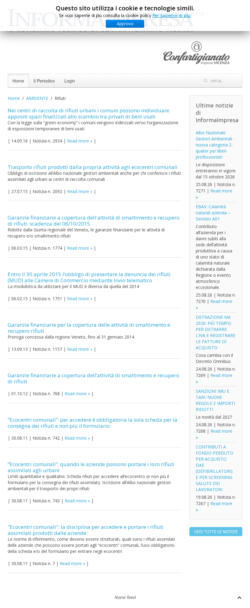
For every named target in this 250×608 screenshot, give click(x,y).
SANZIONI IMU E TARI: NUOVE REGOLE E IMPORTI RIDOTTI (215, 400)
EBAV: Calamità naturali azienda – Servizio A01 (213, 213)
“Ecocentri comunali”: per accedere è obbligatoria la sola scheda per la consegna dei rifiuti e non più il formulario (92, 422)
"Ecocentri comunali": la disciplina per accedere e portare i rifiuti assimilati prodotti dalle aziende (85, 529)
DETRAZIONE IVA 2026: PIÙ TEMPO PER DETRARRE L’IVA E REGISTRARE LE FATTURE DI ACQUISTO (215, 332)
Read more (78, 141)
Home (18, 81)
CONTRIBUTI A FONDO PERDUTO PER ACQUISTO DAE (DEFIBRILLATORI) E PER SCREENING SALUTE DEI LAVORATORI (214, 468)
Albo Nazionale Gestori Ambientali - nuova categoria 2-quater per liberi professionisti (215, 145)
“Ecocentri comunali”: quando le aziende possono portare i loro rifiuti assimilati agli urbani (91, 467)
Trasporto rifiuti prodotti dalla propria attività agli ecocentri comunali (92, 166)
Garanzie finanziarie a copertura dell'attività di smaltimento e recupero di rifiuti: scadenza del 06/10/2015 (94, 220)
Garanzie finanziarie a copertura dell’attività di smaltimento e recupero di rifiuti (93, 378)
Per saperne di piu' (171, 15)
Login (69, 81)
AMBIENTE (37, 98)
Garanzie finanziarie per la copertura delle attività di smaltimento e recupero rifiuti (89, 327)
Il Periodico (44, 81)
